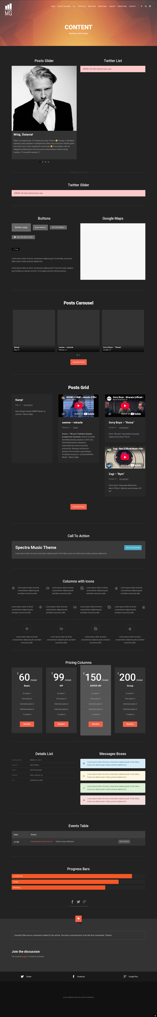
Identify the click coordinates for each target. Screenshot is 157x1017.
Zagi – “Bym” (116, 473)
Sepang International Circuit (41, 841)
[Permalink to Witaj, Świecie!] (44, 98)
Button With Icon (25, 237)
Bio (74, 6)
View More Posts (79, 362)
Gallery (112, 6)
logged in (25, 956)
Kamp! (19, 399)
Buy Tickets (124, 841)
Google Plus (133, 977)
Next (80, 112)
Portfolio (82, 6)
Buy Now (27, 724)
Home (53, 6)
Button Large (21, 227)
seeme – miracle (72, 422)
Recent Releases (64, 6)
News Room (122, 6)
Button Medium (40, 227)
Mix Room (92, 6)
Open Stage (102, 6)
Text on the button (133, 548)
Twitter (29, 977)
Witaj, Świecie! (23, 134)
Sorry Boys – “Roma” (121, 422)
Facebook (81, 977)
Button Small (58, 227)
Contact (132, 6)
